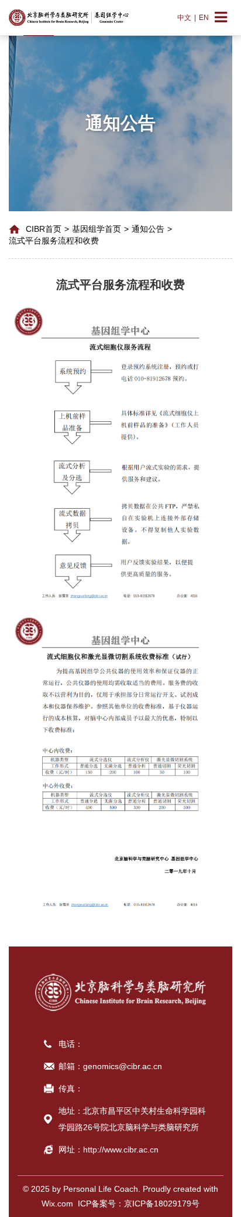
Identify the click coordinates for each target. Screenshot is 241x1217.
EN (204, 17)
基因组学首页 (96, 229)
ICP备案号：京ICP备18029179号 (136, 1203)
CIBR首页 (43, 229)
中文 (184, 17)
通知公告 (148, 229)
